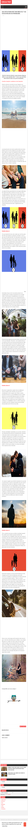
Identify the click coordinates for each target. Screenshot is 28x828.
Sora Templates (8, 819)
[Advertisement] (11, 25)
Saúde (2, 805)
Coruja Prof (6, 2)
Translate (8, 794)
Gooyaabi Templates (23, 819)
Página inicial (3, 799)
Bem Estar (3, 801)
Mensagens (3, 804)
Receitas (3, 781)
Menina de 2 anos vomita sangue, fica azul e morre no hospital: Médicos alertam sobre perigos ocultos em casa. (17, 769)
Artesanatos (3, 809)
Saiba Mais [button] (4, 826)
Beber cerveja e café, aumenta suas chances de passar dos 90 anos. (16, 773)
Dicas (2, 802)
